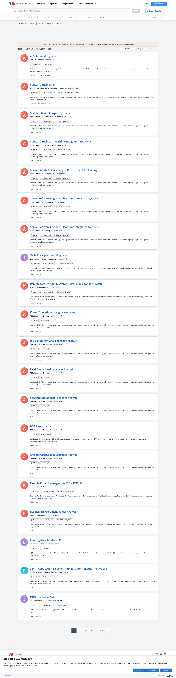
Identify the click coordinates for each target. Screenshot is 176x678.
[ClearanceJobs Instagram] (165, 654)
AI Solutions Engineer (43, 56)
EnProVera (34, 544)
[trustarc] (169, 676)
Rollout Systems (36, 572)
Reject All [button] (152, 670)
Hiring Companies (68, 3)
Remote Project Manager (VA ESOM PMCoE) (56, 483)
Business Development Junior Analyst (53, 511)
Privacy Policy (7, 676)
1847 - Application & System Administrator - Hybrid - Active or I (68, 568)
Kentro (32, 287)
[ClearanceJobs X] (156, 654)
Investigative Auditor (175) (46, 540)
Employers (53, 3)
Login (146, 4)
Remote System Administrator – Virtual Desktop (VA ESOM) (66, 284)
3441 (101, 630)
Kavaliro (33, 60)
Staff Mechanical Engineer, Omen (50, 113)
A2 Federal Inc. (35, 316)
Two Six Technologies (38, 259)
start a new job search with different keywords (117, 44)
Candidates (40, 3)
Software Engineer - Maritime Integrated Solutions (60, 141)
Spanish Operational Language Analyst (53, 398)
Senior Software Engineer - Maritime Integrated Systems (64, 198)
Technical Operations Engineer (48, 255)
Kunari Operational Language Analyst (52, 312)
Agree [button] (166, 670)
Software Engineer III (43, 84)
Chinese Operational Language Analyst (53, 455)
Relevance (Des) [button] (148, 49)
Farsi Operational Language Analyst (51, 369)
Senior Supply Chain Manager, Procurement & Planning (63, 170)
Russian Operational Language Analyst (53, 341)
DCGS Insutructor (40, 426)
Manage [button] (139, 670)
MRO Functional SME (42, 597)
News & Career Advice (87, 3)
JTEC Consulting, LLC (37, 601)
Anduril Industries (36, 117)
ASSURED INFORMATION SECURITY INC (44, 88)
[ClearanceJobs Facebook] (152, 654)
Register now (159, 4)
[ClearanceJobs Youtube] (160, 654)
